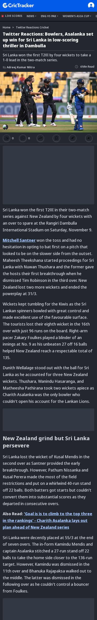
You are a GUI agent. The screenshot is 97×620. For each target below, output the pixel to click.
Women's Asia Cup (76, 16)
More (90, 617)
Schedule (23, 617)
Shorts (40, 617)
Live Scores (13, 16)
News (30, 16)
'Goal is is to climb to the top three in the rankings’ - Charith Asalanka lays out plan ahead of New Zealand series (47, 520)
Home (7, 617)
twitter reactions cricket (32, 27)
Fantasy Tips (72, 617)
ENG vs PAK (48, 16)
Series (54, 617)
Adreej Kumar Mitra (19, 67)
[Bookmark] (56, 138)
